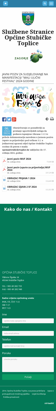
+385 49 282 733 (14, 286)
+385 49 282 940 (14, 289)
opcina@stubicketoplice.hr (15, 149)
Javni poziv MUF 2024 (19, 158)
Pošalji (28, 377)
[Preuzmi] (4, 160)
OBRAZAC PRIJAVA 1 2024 (21, 178)
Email (5, 327)
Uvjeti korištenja (39, 394)
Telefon (6, 339)
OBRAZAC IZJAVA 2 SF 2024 (22, 186)
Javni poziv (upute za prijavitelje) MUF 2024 (28, 169)
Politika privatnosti (11, 397)
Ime (4, 314)
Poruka (6, 353)
